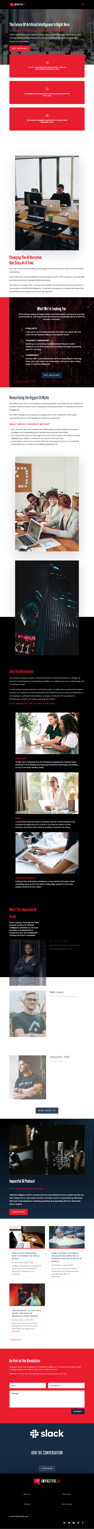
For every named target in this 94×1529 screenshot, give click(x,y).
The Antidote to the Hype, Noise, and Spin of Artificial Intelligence (27, 1313)
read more (16, 1274)
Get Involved (19, 48)
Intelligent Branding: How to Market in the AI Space (25, 1256)
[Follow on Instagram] (78, 1523)
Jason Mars (18, 1262)
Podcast (27, 1504)
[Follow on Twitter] (69, 1523)
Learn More (18, 1212)
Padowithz (58, 1265)
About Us (27, 1494)
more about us (47, 1110)
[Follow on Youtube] (73, 1523)
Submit (78, 1411)
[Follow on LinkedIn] (64, 1523)
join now (47, 1468)
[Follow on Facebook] (83, 1523)
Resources (67, 1494)
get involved (51, 375)
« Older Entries (15, 1340)
